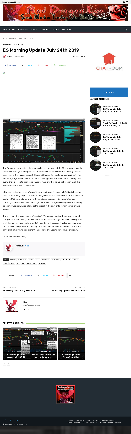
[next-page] (8, 363)
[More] (70, 275)
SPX (18, 263)
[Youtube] (127, 2)
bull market (22, 260)
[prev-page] (4, 363)
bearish (13, 260)
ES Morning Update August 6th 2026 (71, 356)
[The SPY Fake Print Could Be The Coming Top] (43, 343)
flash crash (55, 260)
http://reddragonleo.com (31, 305)
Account (103, 422)
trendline (42, 263)
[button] (126, 30)
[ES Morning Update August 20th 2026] (16, 343)
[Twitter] (124, 2)
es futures (45, 260)
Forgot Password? (90, 422)
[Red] (5, 56)
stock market (31, 263)
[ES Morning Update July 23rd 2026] (95, 165)
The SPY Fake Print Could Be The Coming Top (44, 356)
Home (5, 38)
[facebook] (24, 309)
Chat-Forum (23, 29)
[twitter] (29, 309)
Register (118, 422)
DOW (37, 260)
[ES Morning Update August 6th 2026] (71, 343)
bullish (31, 260)
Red (11, 56)
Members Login (9, 29)
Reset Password (74, 422)
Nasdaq (75, 260)
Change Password (108, 420)
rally (5, 263)
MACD (68, 260)
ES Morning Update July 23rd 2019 (19, 290)
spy (23, 263)
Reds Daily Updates (26, 38)
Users (89, 420)
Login (110, 422)
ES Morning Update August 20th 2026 (16, 356)
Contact (34, 29)
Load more (108, 176)
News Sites (66, 29)
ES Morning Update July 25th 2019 (68, 290)
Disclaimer (81, 420)
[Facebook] (121, 2)
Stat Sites (45, 29)
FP (63, 260)
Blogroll (56, 29)
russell (11, 263)
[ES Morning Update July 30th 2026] (95, 151)
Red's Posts (13, 38)
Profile (96, 420)
